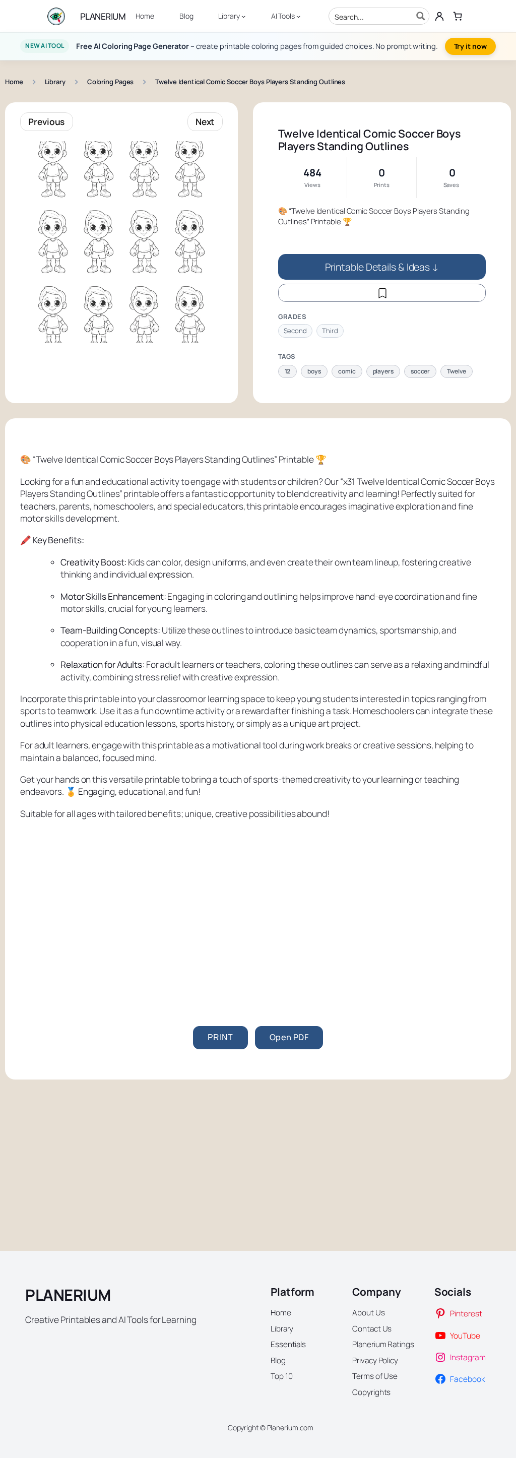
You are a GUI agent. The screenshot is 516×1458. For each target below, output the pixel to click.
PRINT (220, 1037)
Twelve (456, 371)
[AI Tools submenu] (298, 16)
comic (347, 371)
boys (314, 371)
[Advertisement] (258, 905)
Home (14, 81)
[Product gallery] (121, 242)
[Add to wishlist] (382, 293)
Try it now (470, 46)
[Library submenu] (243, 16)
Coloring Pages (110, 81)
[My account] (439, 16)
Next (205, 121)
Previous (46, 121)
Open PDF (289, 1037)
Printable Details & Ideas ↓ (382, 267)
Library (55, 81)
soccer (420, 371)
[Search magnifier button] (421, 16)
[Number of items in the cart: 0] (458, 16)
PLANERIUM (103, 16)
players (383, 371)
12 (288, 371)
